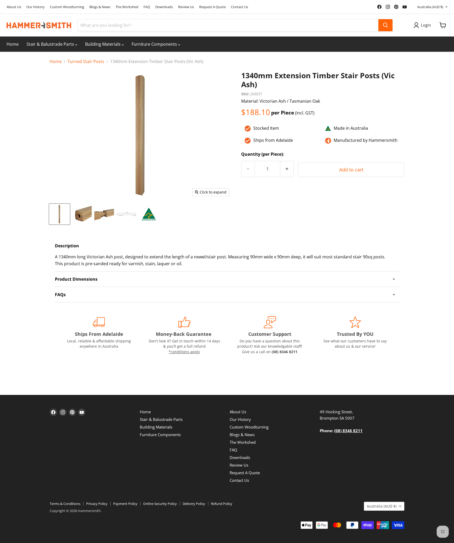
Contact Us (239, 7)
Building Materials (103, 44)
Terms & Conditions (65, 503)
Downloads (164, 7)
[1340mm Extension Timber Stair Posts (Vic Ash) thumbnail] (59, 214)
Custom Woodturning (67, 7)
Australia (430, 6)
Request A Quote (212, 7)
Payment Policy (125, 503)
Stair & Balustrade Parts (51, 44)
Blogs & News (99, 7)
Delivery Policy (194, 503)
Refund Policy (221, 503)
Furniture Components (155, 44)
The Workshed (127, 7)
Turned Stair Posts (86, 61)
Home (13, 44)
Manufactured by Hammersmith (366, 140)
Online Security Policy (160, 503)
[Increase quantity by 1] (287, 169)
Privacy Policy (96, 503)
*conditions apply (184, 351)
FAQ (146, 7)
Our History (35, 7)
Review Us (186, 7)
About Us (14, 7)
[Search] (385, 25)
